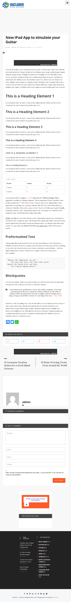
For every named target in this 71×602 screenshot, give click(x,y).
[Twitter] (27, 594)
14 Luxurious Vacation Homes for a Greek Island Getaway (17, 365)
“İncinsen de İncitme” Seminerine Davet (26, 561)
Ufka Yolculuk (44, 575)
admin (14, 47)
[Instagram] (35, 594)
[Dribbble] (38, 594)
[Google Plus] (30, 594)
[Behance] (41, 594)
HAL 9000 (58, 296)
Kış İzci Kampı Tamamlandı (24, 568)
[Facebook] (24, 594)
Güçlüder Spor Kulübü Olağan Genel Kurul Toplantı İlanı (27, 545)
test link (29, 198)
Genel (8, 47)
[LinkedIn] (32, 594)
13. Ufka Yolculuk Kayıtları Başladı (25, 553)
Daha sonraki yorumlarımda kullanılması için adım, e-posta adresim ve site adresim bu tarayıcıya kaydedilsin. (35, 473)
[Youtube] (43, 594)
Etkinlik (42, 548)
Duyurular (43, 545)
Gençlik (41, 551)
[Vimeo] (46, 594)
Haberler (42, 557)
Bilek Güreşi (43, 542)
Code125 (55, 597)
